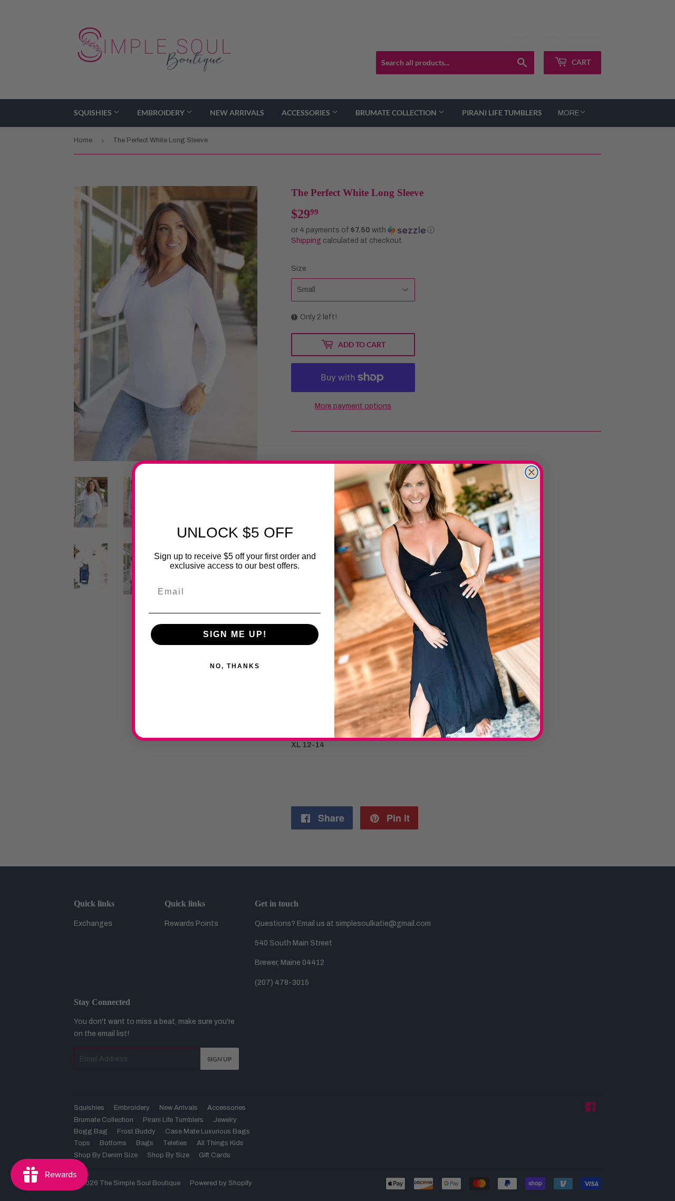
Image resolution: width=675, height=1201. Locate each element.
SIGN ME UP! (235, 634)
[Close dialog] (531, 472)
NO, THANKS (235, 666)
